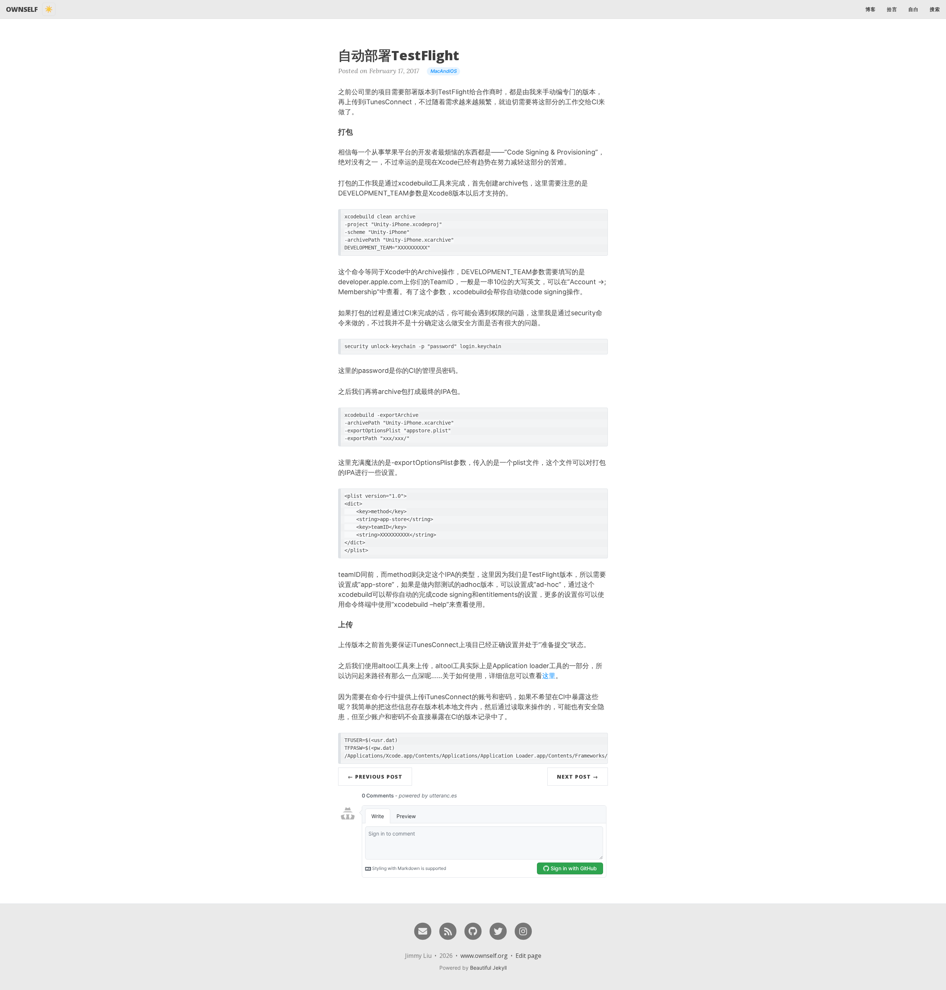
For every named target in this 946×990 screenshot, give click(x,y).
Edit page (528, 956)
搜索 (935, 9)
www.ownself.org (484, 956)
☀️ (49, 8)
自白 (913, 9)
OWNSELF (22, 9)
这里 (548, 676)
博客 (870, 9)
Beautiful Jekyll (488, 968)
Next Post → (577, 776)
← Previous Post (375, 776)
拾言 (892, 9)
